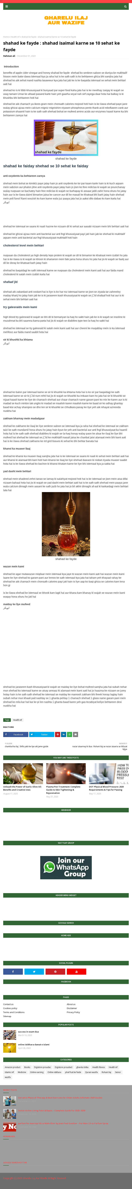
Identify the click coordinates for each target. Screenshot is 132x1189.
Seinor (118, 1072)
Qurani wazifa (91, 1072)
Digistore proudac (42, 1067)
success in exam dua (28, 1031)
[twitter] (34, 972)
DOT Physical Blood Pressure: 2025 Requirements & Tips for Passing (106, 788)
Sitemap (7, 1016)
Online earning (36, 1072)
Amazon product (12, 1067)
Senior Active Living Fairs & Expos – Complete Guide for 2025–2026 (51, 1110)
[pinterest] (55, 972)
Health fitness (98, 1067)
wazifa (8, 1077)
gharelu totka (82, 1067)
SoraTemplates (21, 1184)
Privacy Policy (73, 1012)
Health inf (15, 36)
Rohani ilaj (106, 1072)
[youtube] (76, 972)
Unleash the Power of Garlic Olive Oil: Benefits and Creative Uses (22, 788)
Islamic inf (9, 1072)
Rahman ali (9, 55)
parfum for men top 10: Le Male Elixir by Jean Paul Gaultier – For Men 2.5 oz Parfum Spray (63, 1123)
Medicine (22, 1072)
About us (71, 1004)
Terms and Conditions (14, 1012)
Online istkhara (54, 1072)
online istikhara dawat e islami (33, 1044)
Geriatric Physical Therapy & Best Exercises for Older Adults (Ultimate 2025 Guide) (60, 1097)
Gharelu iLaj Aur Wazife (35, 1178)
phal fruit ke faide (73, 1072)
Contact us (8, 1004)
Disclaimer (72, 1008)
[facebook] (13, 972)
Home (6, 36)
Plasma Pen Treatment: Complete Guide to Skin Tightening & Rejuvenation (63, 789)
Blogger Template (51, 1184)
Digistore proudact (63, 1067)
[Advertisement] (66, 214)
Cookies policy (10, 1008)
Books (27, 1067)
